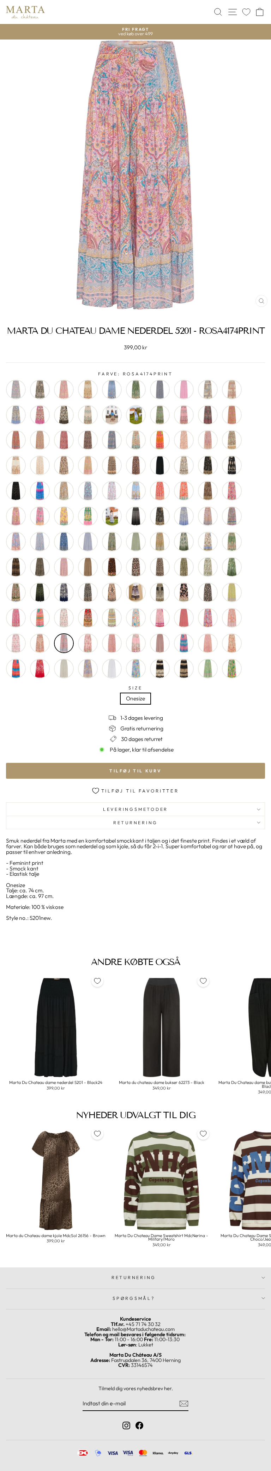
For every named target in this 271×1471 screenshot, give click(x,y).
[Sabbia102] (64, 668)
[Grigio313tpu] (160, 516)
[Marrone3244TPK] (112, 567)
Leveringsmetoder (135, 809)
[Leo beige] (40, 567)
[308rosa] (232, 389)
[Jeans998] (40, 541)
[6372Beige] (40, 440)
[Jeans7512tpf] (16, 541)
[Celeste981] (136, 491)
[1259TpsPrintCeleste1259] (16, 389)
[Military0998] (208, 567)
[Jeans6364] (232, 516)
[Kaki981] (232, 541)
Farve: (135, 374)
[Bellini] (88, 465)
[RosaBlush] (160, 643)
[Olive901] (232, 592)
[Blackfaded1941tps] (16, 491)
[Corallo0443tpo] (160, 491)
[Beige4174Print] (208, 440)
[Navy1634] (64, 592)
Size (135, 688)
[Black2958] (184, 465)
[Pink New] (160, 618)
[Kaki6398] (208, 541)
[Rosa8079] (112, 643)
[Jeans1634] (184, 516)
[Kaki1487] (136, 541)
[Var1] (160, 668)
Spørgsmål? (134, 1298)
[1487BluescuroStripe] (160, 389)
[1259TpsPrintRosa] (64, 389)
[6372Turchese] (112, 440)
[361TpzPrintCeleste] (136, 415)
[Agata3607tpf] (136, 440)
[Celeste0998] (112, 491)
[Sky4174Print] (88, 668)
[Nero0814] (88, 592)
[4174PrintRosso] (16, 440)
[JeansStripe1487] (88, 541)
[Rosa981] (136, 643)
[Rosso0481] (16, 668)
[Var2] (184, 668)
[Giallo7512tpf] (64, 516)
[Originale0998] (64, 618)
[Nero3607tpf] (112, 592)
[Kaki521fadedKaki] (184, 541)
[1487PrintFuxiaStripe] (184, 389)
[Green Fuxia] (88, 516)
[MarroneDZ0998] (136, 567)
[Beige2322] (184, 440)
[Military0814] (184, 567)
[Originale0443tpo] (16, 618)
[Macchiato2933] (88, 567)
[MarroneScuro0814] (160, 567)
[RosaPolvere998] (208, 643)
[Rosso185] (40, 668)
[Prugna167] (208, 618)
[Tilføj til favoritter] (97, 980)
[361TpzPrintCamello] (112, 415)
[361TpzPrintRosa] (184, 415)
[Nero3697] (136, 592)
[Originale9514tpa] (112, 618)
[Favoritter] (246, 12)
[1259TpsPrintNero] (40, 389)
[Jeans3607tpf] (208, 516)
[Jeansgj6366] (64, 541)
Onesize (135, 698)
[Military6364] (16, 592)
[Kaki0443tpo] (112, 541)
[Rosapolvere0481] (184, 643)
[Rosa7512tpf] (88, 643)
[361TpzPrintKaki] (160, 415)
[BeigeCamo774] (64, 465)
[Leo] (16, 567)
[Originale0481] (40, 618)
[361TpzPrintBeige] (88, 415)
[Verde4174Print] (208, 668)
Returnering (135, 822)
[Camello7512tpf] (64, 491)
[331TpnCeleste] (16, 415)
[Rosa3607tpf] (40, 643)
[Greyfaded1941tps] (136, 516)
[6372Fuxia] (64, 440)
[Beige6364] (232, 440)
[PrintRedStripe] (184, 618)
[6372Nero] (88, 440)
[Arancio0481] (160, 440)
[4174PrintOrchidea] (232, 415)
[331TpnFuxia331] (40, 415)
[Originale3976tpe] (88, 618)
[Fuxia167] (232, 491)
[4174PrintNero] (208, 415)
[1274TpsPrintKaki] (136, 389)
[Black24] (160, 465)
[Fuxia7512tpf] (40, 516)
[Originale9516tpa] (136, 618)
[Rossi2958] (232, 643)
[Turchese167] (136, 668)
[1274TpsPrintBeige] (88, 389)
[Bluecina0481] (40, 491)
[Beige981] (16, 465)
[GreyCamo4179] (112, 516)
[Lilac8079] (64, 567)
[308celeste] (208, 389)
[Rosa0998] (16, 643)
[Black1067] (112, 465)
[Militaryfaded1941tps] (40, 592)
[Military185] (232, 567)
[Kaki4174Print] (160, 541)
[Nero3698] (160, 592)
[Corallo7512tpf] (184, 491)
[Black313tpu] (208, 465)
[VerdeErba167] (232, 668)
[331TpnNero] (64, 415)
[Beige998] (40, 465)
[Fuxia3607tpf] (16, 516)
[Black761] (232, 465)
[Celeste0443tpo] (88, 491)
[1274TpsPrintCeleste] (112, 389)
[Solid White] (112, 668)
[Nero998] (208, 592)
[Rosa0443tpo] (232, 618)
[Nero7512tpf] (184, 592)
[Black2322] (136, 465)
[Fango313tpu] (208, 491)
